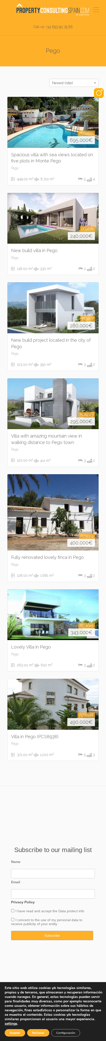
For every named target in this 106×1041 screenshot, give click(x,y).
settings (11, 1023)
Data (62, 911)
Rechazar (38, 1033)
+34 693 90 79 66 (59, 27)
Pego (14, 168)
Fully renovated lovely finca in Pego (47, 557)
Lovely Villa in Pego (31, 647)
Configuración (65, 1033)
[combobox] (74, 83)
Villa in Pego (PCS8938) (34, 736)
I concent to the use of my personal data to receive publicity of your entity (46, 922)
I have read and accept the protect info (50, 911)
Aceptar (15, 1033)
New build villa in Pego (34, 250)
